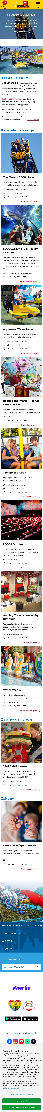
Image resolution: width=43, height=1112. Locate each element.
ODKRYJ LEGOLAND (15, 925)
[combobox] (21, 967)
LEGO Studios (33, 119)
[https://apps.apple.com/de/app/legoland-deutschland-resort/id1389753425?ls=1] (30, 1018)
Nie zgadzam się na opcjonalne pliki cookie (21, 1101)
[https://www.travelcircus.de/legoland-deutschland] (29, 1006)
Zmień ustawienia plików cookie (23, 1033)
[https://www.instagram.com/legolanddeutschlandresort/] (15, 1041)
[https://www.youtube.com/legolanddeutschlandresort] (21, 1041)
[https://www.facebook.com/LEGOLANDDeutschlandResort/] (9, 1041)
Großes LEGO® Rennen (12, 99)
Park (27, 925)
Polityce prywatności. (11, 1088)
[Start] (15, 1006)
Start (3, 925)
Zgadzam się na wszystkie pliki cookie (21, 1107)
